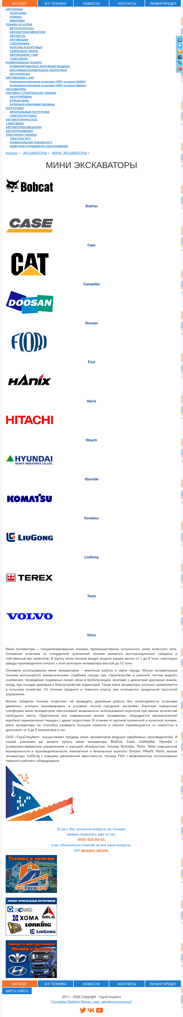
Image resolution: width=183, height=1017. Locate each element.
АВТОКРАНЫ (14, 9)
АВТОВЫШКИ (19, 39)
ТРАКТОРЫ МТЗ (20, 138)
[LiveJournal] (179, 61)
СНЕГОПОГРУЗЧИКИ (23, 115)
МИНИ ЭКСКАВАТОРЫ (69, 152)
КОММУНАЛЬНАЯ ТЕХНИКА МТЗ (31, 142)
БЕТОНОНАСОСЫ (22, 28)
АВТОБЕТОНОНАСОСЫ (21, 119)
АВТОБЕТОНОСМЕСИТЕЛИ (28, 32)
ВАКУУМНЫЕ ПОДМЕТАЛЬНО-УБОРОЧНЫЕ (38, 70)
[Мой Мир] (179, 56)
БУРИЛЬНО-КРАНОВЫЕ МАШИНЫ (32, 104)
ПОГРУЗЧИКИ (15, 108)
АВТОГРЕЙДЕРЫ (21, 96)
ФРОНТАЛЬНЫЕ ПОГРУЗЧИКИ (30, 112)
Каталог (12, 152)
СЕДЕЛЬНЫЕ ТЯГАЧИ (24, 51)
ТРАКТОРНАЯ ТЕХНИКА (21, 134)
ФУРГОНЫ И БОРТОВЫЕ (26, 47)
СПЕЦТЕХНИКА (20, 43)
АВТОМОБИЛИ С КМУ (24, 55)
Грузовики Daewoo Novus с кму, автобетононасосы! (91, 1001)
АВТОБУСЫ (17, 36)
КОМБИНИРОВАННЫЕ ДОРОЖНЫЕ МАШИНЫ (40, 66)
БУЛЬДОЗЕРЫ (19, 100)
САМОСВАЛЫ (19, 58)
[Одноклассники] (179, 50)
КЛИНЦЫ (16, 17)
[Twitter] (179, 44)
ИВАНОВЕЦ (17, 20)
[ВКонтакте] (179, 39)
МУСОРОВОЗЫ (20, 74)
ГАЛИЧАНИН (18, 13)
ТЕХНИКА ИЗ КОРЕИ (19, 24)
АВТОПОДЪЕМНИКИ (19, 131)
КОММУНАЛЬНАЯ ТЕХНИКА (24, 62)
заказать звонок (94, 850)
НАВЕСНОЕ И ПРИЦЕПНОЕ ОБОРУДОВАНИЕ (39, 146)
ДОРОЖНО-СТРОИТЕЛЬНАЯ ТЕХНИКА (31, 93)
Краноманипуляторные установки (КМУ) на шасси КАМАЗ (48, 81)
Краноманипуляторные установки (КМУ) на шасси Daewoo (48, 85)
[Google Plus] (179, 67)
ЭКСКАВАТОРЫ (16, 89)
